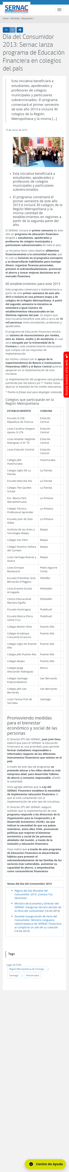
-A (13, 29)
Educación (27, 18)
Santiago (13, 975)
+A (7, 29)
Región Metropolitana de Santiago (26, 968)
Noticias (15, 18)
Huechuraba (32, 975)
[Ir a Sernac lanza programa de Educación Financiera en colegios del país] (38, 152)
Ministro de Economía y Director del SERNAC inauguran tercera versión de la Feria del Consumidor (38, 907)
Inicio (6, 18)
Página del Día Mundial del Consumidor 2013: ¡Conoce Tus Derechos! (34, 894)
